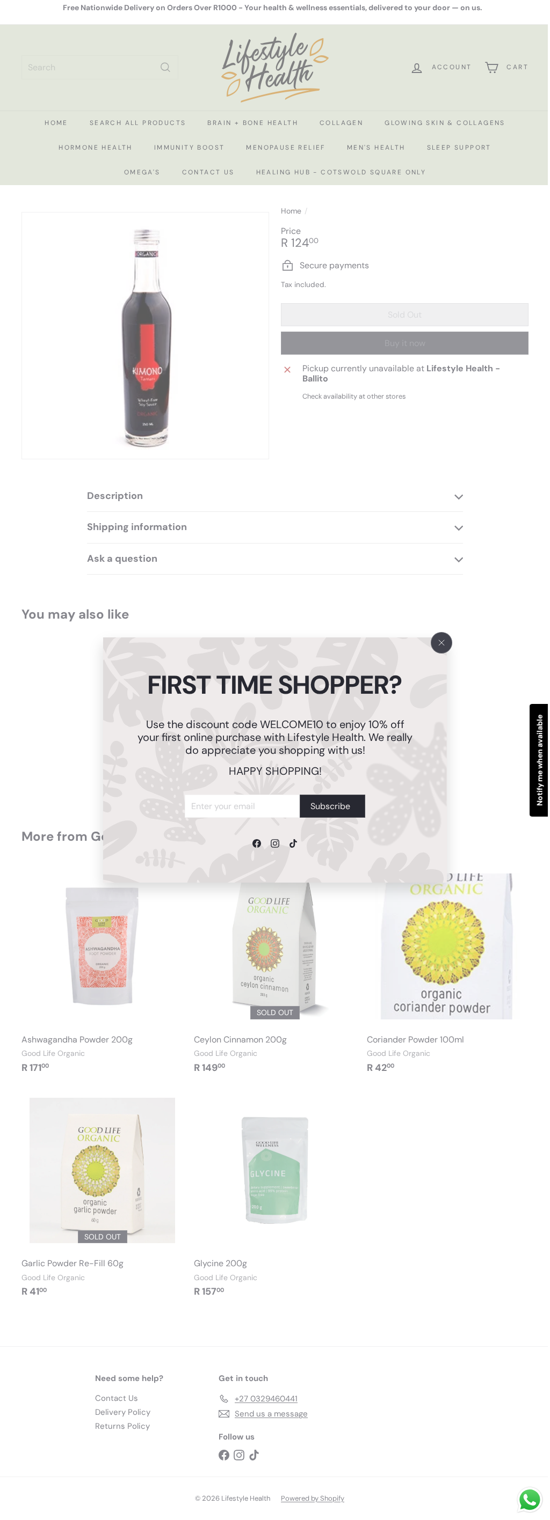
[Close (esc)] (441, 642)
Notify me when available (532, 760)
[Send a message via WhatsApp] (522, 1500)
